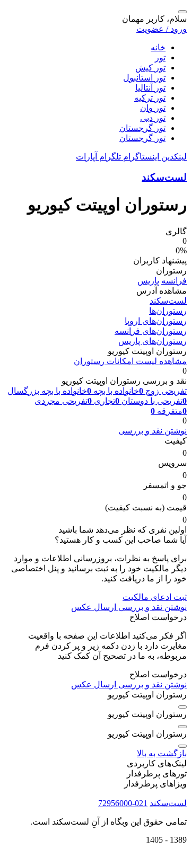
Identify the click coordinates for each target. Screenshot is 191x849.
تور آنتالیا (150, 87)
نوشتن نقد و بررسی (152, 430)
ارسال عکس (93, 607)
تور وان (153, 107)
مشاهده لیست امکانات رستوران (130, 361)
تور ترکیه (150, 97)
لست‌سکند (164, 177)
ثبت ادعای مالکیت (155, 597)
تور (160, 57)
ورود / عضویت (161, 28)
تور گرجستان (142, 127)
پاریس (148, 280)
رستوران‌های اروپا (156, 320)
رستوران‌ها (168, 310)
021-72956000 (122, 803)
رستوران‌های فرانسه (151, 330)
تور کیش (150, 67)
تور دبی (153, 117)
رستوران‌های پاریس (152, 341)
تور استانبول (144, 77)
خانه (158, 47)
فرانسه (174, 280)
